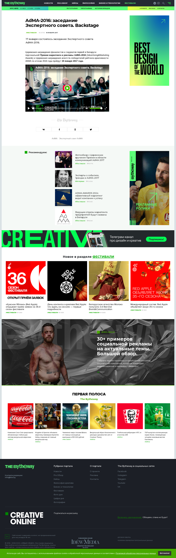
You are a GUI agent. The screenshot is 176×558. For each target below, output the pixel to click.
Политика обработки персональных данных (135, 540)
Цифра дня (59, 498)
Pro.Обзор (62, 3)
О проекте (143, 8)
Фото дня (58, 494)
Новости (48, 3)
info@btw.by (10, 477)
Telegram (122, 479)
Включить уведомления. (130, 517)
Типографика (86, 8)
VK (119, 487)
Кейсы (75, 3)
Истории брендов (102, 8)
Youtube (121, 483)
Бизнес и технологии (109, 3)
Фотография (72, 8)
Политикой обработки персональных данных (136, 553)
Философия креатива (63, 483)
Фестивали (130, 3)
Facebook (122, 471)
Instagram (122, 475)
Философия (88, 3)
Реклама (152, 8)
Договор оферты (124, 537)
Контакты (160, 8)
